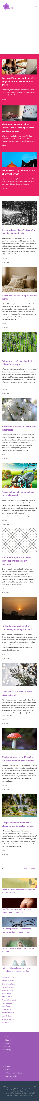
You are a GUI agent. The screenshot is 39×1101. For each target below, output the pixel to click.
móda (3, 454)
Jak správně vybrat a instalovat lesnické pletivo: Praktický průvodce (17, 560)
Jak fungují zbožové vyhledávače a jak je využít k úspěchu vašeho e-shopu (19, 81)
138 (25, 869)
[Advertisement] (19, 31)
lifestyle (4, 99)
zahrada (4, 188)
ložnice (4, 323)
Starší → (34, 869)
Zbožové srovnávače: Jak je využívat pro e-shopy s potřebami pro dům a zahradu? (18, 127)
